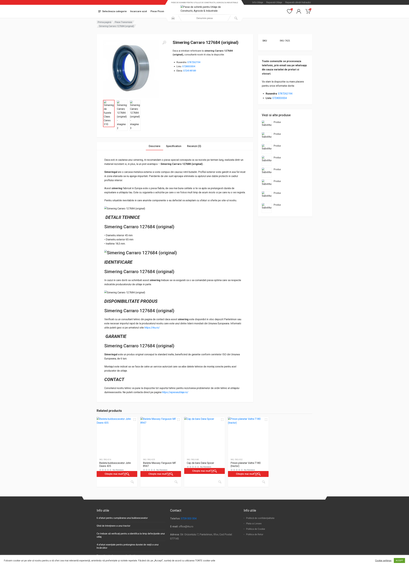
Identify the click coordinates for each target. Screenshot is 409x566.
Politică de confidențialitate (260, 518)
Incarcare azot (138, 11)
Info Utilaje (257, 2)
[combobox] (204, 18)
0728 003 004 (189, 518)
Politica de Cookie (255, 529)
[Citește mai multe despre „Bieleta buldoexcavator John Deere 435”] (132, 482)
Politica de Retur (254, 534)
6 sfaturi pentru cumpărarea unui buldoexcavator (122, 518)
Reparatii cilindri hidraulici (298, 2)
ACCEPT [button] (399, 560)
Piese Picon (157, 11)
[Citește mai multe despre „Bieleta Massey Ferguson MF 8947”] (176, 482)
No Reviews (118, 470)
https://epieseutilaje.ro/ (175, 392)
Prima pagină (104, 22)
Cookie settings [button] (383, 560)
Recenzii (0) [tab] (194, 146)
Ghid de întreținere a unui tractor (113, 525)
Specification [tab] (173, 146)
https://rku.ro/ (152, 327)
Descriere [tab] (154, 146)
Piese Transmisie (123, 22)
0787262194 (193, 62)
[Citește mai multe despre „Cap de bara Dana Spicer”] (220, 482)
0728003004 (188, 66)
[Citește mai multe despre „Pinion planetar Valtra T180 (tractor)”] (263, 482)
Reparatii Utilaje (274, 2)
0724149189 (189, 70)
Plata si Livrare (254, 523)
